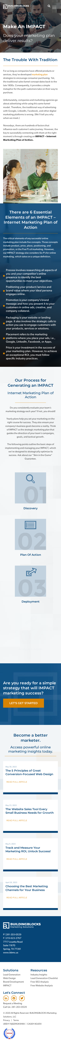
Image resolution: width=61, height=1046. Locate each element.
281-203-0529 (13, 934)
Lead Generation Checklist (44, 978)
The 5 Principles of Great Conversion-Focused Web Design (29, 772)
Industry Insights (38, 975)
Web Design (9, 978)
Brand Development (13, 982)
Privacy (6, 1020)
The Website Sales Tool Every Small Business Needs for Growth (29, 810)
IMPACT (7, 985)
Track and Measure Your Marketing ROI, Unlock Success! (28, 849)
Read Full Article (16, 782)
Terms (16, 1020)
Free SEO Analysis (39, 982)
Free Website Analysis (41, 985)
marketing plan (40, 74)
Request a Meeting (12, 1003)
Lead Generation (11, 975)
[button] (49, 6)
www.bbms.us (10, 952)
